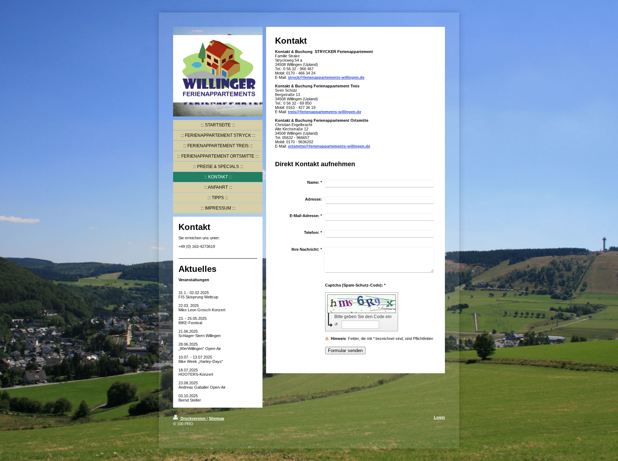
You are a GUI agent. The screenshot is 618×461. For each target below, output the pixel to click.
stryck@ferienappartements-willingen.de (326, 77)
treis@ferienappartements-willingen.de (324, 112)
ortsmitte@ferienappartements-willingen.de (329, 146)
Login (439, 417)
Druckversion (193, 418)
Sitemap (216, 418)
